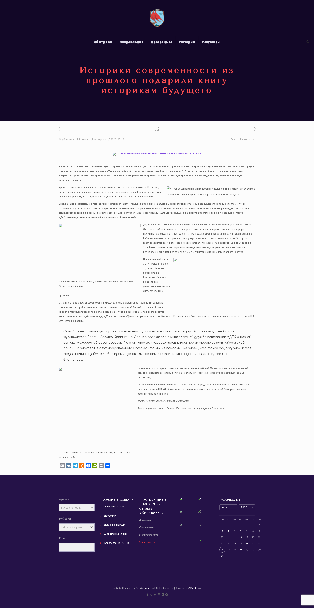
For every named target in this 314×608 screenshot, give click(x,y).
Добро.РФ (110, 515)
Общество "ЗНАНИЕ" (115, 506)
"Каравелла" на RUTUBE (117, 542)
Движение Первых (114, 524)
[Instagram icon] (159, 594)
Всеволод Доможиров (92, 139)
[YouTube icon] (155, 594)
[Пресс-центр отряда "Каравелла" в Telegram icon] (166, 594)
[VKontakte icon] (162, 594)
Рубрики (65, 519)
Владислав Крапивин (115, 533)
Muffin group (143, 588)
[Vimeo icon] (151, 594)
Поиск (63, 538)
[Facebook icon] (147, 594)
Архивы (64, 499)
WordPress (195, 588)
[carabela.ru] (157, 18)
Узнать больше (147, 542)
